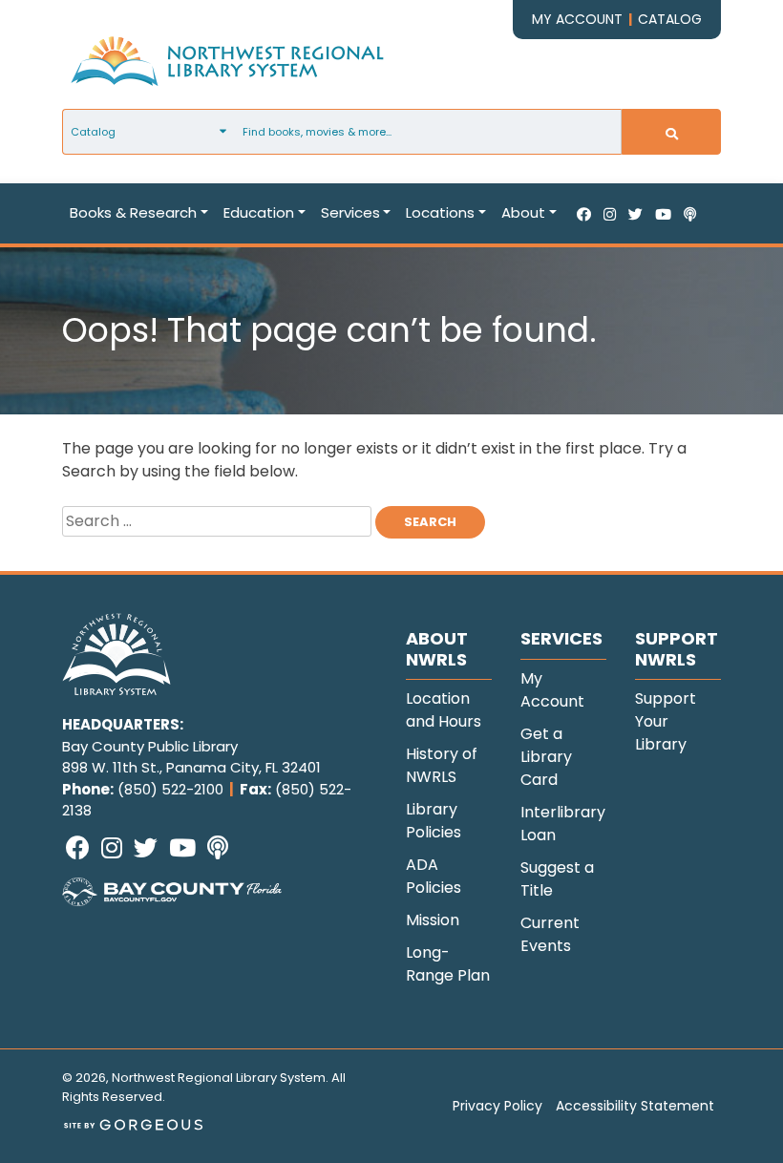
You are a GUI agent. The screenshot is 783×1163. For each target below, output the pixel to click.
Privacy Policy (497, 1105)
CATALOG (670, 19)
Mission (432, 920)
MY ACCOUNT (577, 19)
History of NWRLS (441, 765)
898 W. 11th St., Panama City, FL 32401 (191, 767)
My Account (552, 689)
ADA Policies (433, 876)
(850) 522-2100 (170, 789)
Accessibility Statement (635, 1105)
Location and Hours (443, 709)
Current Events (550, 934)
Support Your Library (665, 721)
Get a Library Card (546, 757)
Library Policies (433, 820)
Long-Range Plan (448, 963)
